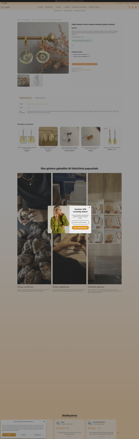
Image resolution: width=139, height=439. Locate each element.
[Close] (89, 207)
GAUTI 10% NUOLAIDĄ (80, 227)
